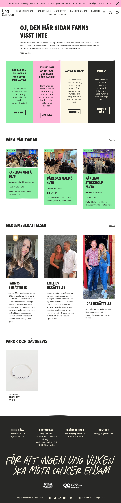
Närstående (44, 11)
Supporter (60, 11)
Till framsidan (26, 53)
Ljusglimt (14, 397)
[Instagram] (54, 497)
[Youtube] (64, 497)
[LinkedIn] (70, 497)
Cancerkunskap (78, 11)
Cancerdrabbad (25, 11)
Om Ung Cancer (57, 14)
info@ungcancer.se (103, 433)
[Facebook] (50, 497)
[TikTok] (59, 497)
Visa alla (112, 140)
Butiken (95, 11)
